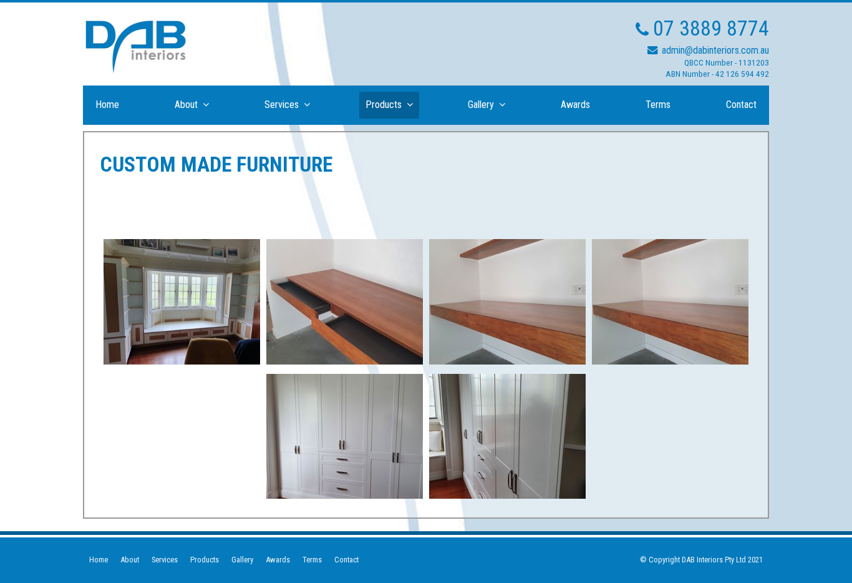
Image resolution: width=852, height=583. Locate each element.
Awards (278, 559)
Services (165, 559)
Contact (346, 559)
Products (204, 559)
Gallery (242, 559)
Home (98, 559)
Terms (312, 559)
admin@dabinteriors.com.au (715, 50)
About (129, 559)
